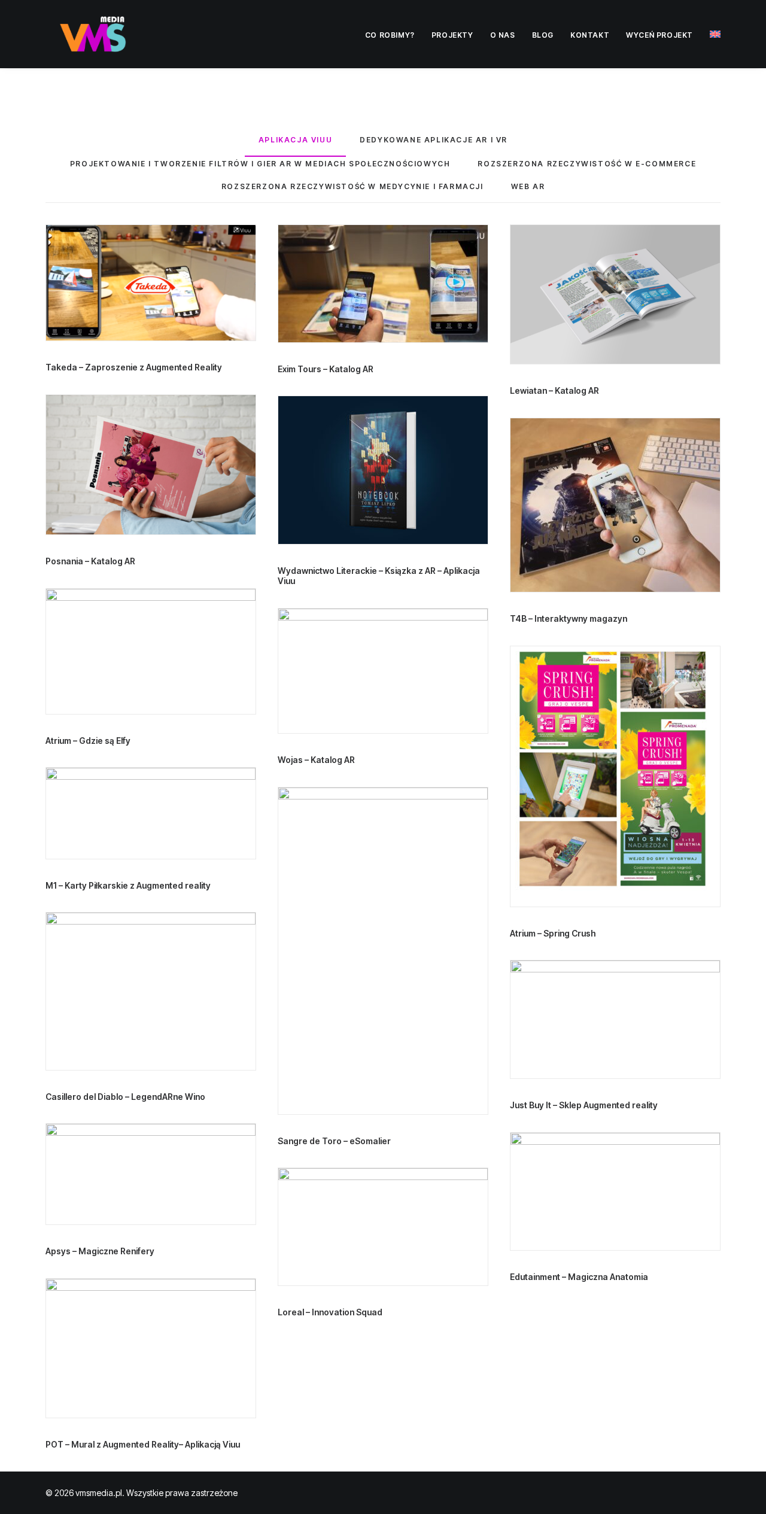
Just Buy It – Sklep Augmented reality (584, 1105)
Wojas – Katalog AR (316, 760)
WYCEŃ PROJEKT (659, 35)
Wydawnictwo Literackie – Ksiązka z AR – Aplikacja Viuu (379, 576)
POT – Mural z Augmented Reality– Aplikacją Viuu (142, 1444)
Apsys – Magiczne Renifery (99, 1251)
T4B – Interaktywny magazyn (568, 618)
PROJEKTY (452, 35)
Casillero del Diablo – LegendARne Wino (125, 1097)
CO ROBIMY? (390, 35)
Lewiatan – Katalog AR (554, 390)
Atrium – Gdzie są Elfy (87, 740)
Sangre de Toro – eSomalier (334, 1141)
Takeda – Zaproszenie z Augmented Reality (133, 367)
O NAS (502, 35)
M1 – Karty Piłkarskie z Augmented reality (128, 885)
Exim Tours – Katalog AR (325, 369)
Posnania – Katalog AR (90, 561)
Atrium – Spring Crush (552, 933)
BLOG (543, 35)
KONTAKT (589, 35)
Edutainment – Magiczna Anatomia (579, 1277)
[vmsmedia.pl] (94, 34)
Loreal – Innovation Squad (330, 1312)
